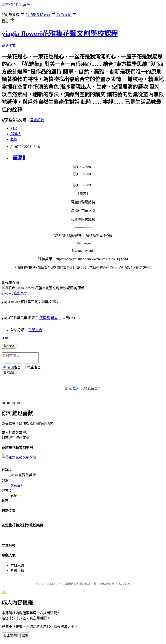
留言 (54, 318)
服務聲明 (124, 584)
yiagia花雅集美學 (14, 293)
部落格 (15, 134)
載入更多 (9, 346)
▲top (6, 337)
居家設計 (37, 120)
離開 (25, 635)
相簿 (13, 129)
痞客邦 (44, 318)
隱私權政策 (107, 584)
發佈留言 (9, 372)
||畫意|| (17, 157)
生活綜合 (35, 330)
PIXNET (51, 584)
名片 (13, 139)
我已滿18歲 (10, 635)
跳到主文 (9, 45)
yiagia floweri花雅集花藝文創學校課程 (60, 33)
